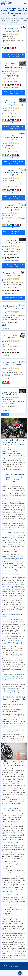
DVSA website (17, 537)
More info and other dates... (11, 51)
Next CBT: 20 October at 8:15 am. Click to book (14, 92)
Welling (10, 453)
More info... (6, 328)
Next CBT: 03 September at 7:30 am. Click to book (13, 197)
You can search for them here (16, 688)
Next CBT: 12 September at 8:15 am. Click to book (13, 127)
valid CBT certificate (18, 644)
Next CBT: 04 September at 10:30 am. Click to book (14, 55)
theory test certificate (12, 560)
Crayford (5, 455)
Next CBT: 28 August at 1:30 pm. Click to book (13, 265)
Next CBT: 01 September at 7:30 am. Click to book (13, 232)
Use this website (7, 787)
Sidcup (15, 453)
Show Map (5, 414)
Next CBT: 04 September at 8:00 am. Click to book (13, 162)
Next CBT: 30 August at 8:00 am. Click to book (13, 298)
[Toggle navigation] (25, 2)
